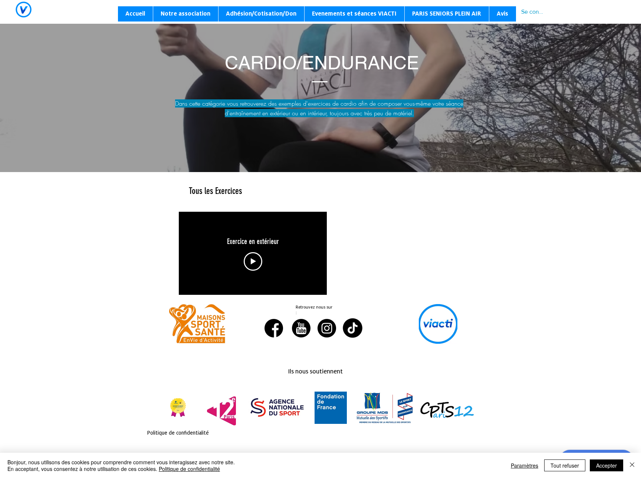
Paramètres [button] (524, 465)
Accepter (606, 465)
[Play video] (253, 261)
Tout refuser (564, 465)
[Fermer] (632, 465)
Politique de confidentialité (189, 468)
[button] (185, 14)
